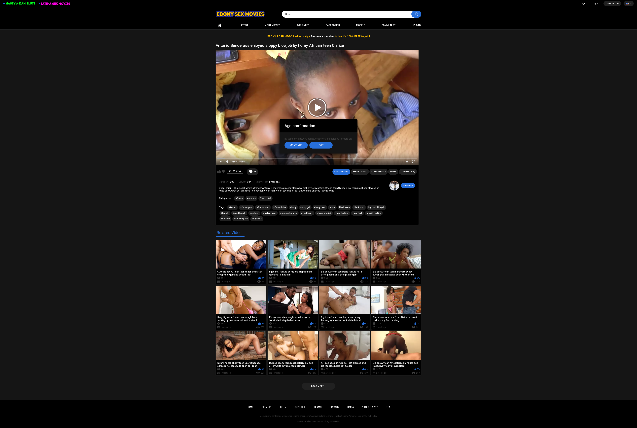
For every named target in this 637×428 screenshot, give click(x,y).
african (232, 207)
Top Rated (303, 25)
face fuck (357, 213)
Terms (317, 407)
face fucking (342, 213)
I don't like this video (223, 171)
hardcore (225, 219)
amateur (254, 213)
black (332, 207)
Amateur (251, 198)
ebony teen (319, 207)
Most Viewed (272, 25)
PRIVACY (334, 407)
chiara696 (408, 185)
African (239, 198)
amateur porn (269, 213)
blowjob (225, 213)
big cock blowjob (376, 207)
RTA (388, 407)
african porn (246, 207)
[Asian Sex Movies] (19, 3)
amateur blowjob (288, 213)
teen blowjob (239, 213)
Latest (244, 25)
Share (393, 171)
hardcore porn (241, 219)
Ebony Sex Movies (315, 421)
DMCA (350, 407)
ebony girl (305, 207)
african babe (279, 207)
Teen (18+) (265, 198)
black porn (359, 207)
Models (360, 25)
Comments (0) (408, 171)
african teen (263, 207)
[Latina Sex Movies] (54, 3)
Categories (333, 25)
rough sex (257, 219)
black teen (344, 207)
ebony (293, 207)
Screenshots (378, 171)
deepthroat (307, 213)
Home (220, 25)
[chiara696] (394, 186)
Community (388, 25)
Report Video (360, 171)
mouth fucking (374, 213)
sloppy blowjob (324, 213)
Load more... (318, 386)
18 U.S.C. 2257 (370, 407)
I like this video (219, 171)
